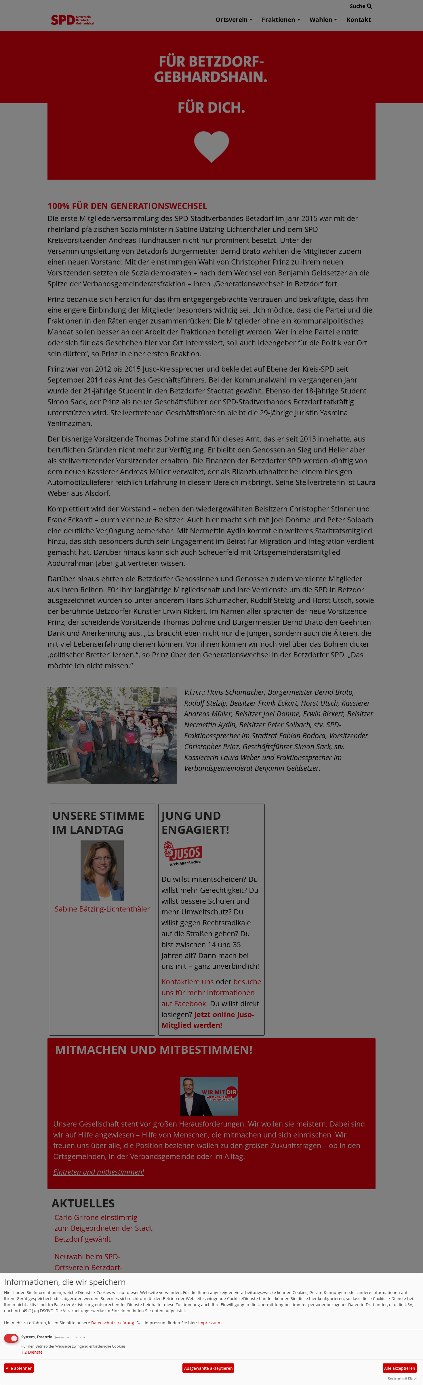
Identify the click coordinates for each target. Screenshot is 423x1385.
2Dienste (32, 1352)
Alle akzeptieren (399, 1368)
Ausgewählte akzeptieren (208, 1368)
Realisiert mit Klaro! (402, 1378)
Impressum (209, 1322)
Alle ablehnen (19, 1368)
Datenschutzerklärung (112, 1322)
